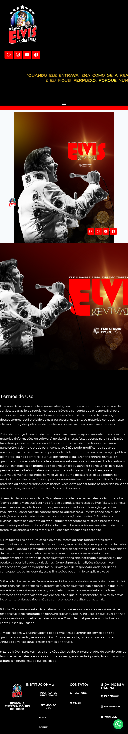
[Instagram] (18, 55)
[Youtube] (27, 55)
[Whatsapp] (8, 55)
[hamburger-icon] (64, 103)
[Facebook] (36, 55)
